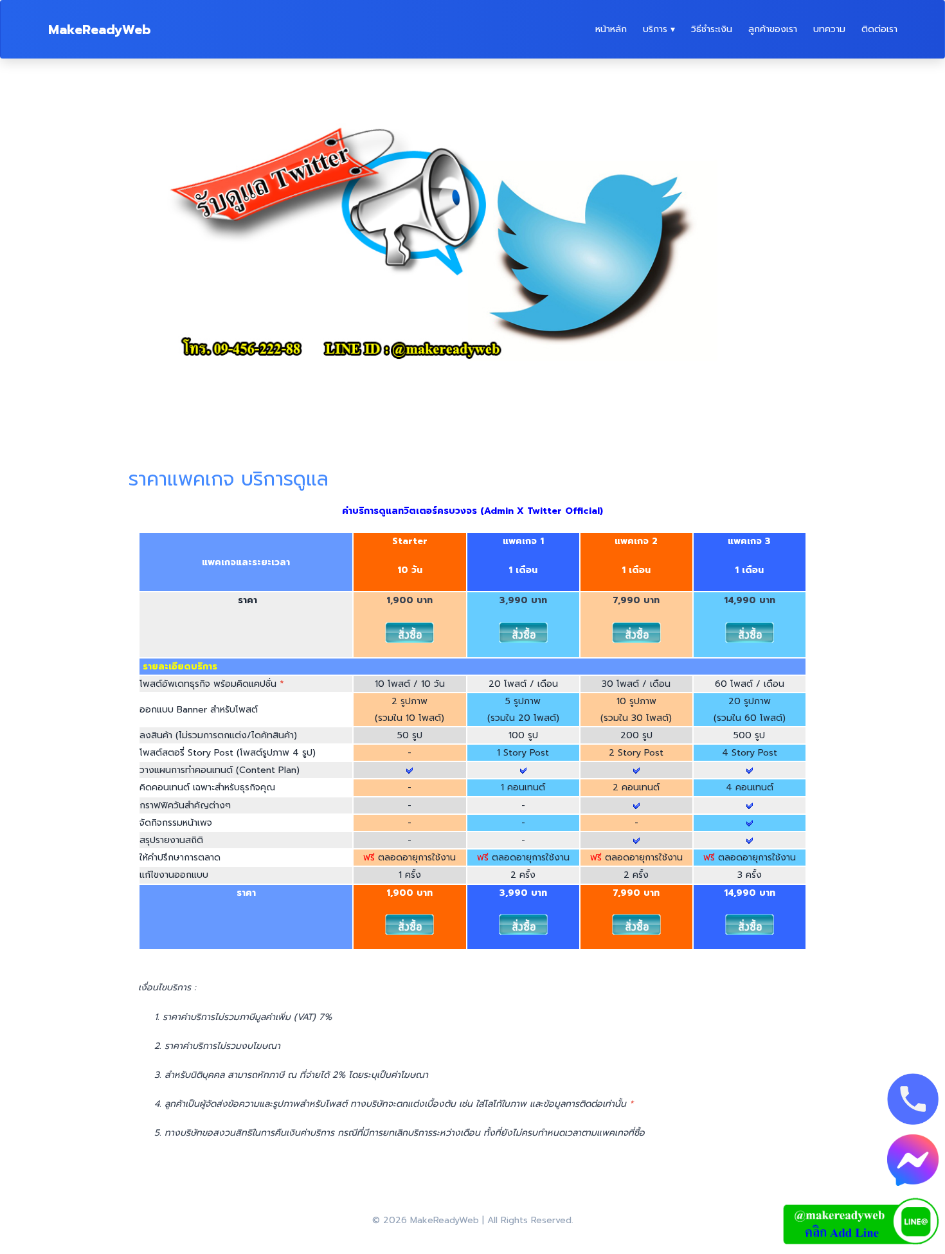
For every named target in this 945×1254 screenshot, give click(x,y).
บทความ (829, 29)
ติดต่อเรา (879, 29)
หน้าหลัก (611, 29)
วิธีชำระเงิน (711, 29)
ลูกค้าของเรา (772, 29)
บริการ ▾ (659, 29)
